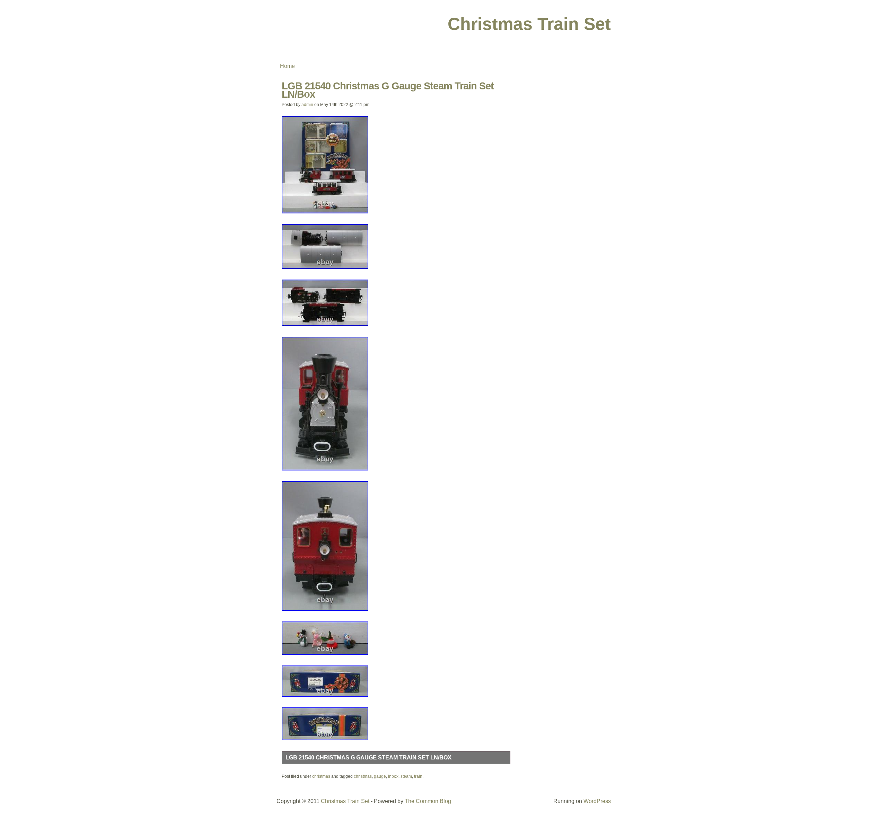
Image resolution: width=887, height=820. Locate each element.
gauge (380, 776)
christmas (321, 776)
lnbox (393, 776)
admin (307, 104)
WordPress (597, 801)
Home (287, 66)
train (418, 776)
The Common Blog (428, 801)
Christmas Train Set (529, 24)
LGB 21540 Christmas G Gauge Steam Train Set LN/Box (368, 757)
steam (406, 776)
